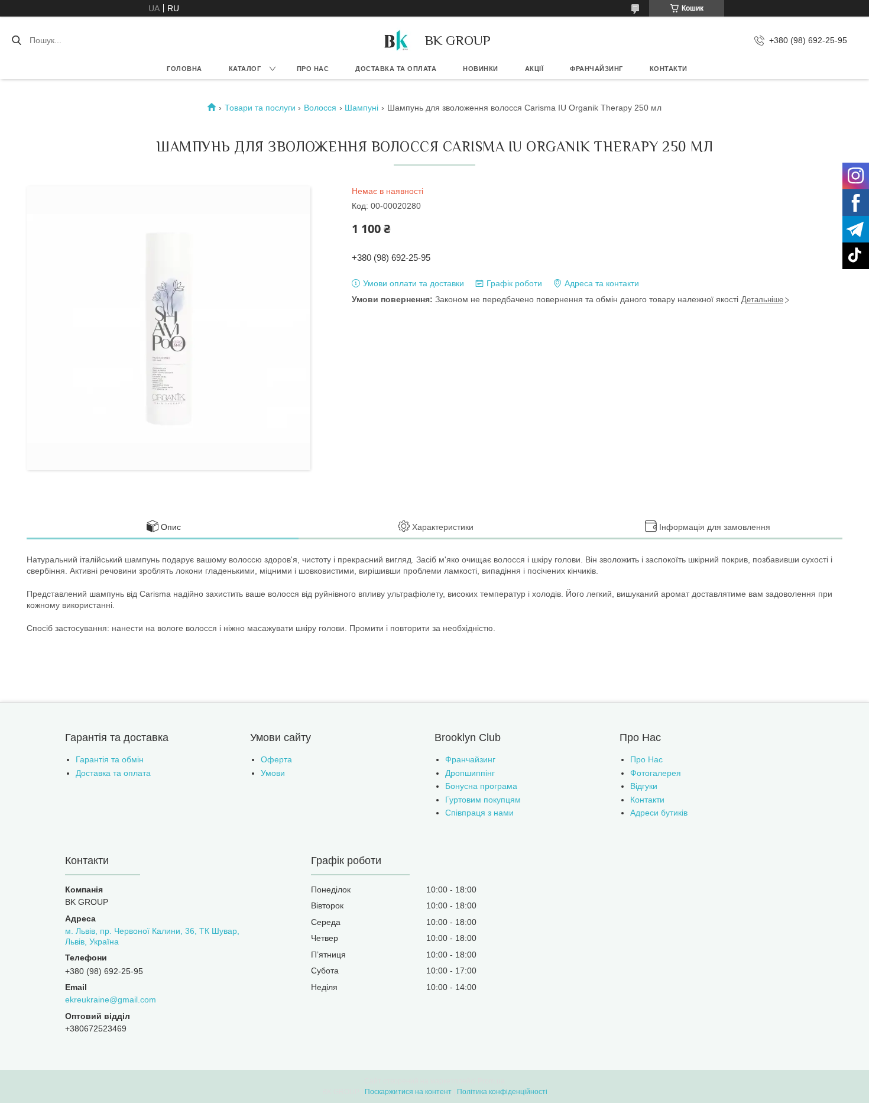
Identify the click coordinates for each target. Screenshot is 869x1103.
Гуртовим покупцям (483, 799)
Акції (534, 68)
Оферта (276, 759)
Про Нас (646, 759)
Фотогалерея (655, 773)
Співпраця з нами (479, 812)
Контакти (669, 68)
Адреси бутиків (659, 812)
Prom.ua (491, 1081)
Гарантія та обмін (110, 759)
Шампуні (361, 107)
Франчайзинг (596, 68)
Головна (184, 68)
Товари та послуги (260, 107)
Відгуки (643, 786)
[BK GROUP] (395, 40)
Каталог (245, 68)
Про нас (313, 68)
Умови (273, 773)
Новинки (480, 68)
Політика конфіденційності (502, 1092)
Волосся (320, 107)
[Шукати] (16, 40)
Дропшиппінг (470, 773)
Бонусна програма (481, 786)
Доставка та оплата (395, 68)
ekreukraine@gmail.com (110, 999)
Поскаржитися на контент (408, 1092)
